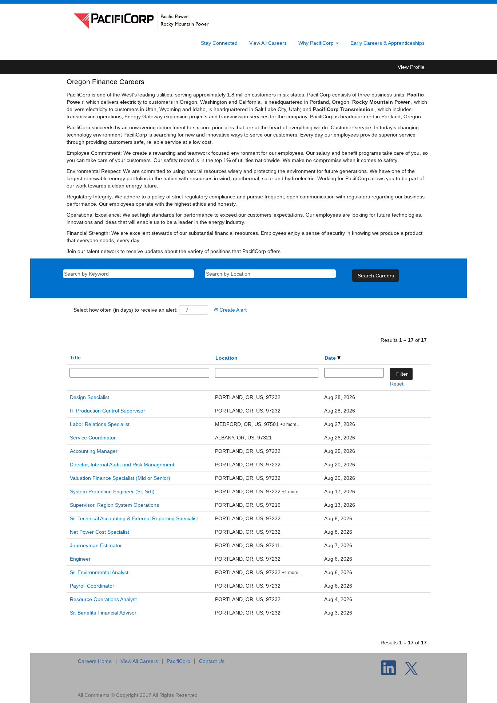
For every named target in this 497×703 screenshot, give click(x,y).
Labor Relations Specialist (100, 424)
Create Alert (232, 310)
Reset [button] (396, 384)
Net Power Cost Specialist (99, 532)
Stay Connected (219, 43)
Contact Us (211, 661)
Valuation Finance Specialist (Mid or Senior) (120, 478)
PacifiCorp (178, 661)
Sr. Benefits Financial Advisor (103, 613)
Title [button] (75, 357)
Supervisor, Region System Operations (114, 505)
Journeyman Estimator (96, 545)
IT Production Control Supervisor (107, 411)
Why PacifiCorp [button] (316, 43)
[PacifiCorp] (140, 21)
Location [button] (226, 358)
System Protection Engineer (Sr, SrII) (112, 491)
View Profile (411, 67)
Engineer (80, 559)
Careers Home (95, 661)
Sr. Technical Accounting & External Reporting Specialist (134, 518)
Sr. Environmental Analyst (99, 572)
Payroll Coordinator (92, 586)
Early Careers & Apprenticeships (387, 43)
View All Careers (268, 43)
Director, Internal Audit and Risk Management (122, 464)
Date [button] (331, 358)
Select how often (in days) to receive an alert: (125, 310)
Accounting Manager (94, 451)
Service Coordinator (93, 438)
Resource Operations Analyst (103, 599)
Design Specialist (89, 397)
